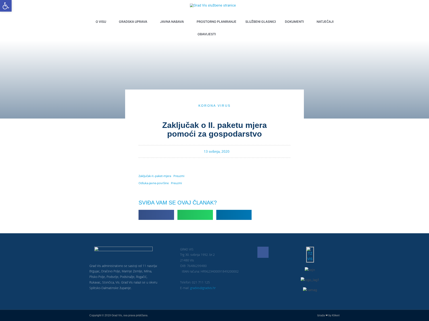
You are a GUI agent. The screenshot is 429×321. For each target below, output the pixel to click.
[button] (230, 34)
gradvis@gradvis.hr (203, 288)
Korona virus (214, 105)
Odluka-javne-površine (154, 183)
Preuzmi (178, 176)
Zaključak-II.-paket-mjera (155, 176)
